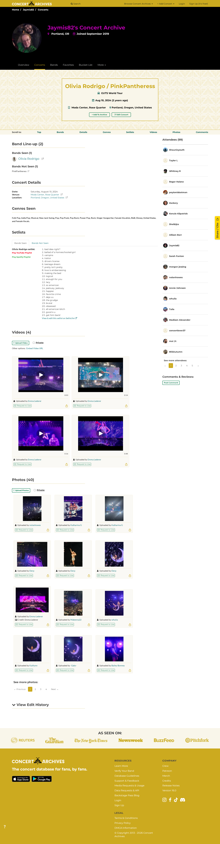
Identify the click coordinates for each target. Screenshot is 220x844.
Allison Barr (175, 235)
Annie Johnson (177, 288)
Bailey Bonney (118, 665)
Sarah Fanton (176, 256)
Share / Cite (217, 230)
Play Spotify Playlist (21, 257)
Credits (166, 780)
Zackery (173, 203)
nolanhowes (35, 525)
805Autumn (175, 351)
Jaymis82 (28, 9)
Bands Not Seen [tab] (40, 243)
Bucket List (85, 64)
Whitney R (175, 171)
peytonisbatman (178, 192)
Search (77, 3)
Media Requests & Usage (129, 785)
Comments (202, 132)
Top (39, 132)
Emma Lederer (34, 401)
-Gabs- (73, 665)
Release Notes (171, 785)
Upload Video (21, 343)
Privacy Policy (122, 823)
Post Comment (171, 383)
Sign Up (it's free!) (198, 3)
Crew (165, 766)
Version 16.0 (169, 790)
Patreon (167, 770)
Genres (107, 132)
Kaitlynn (33, 665)
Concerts (43, 9)
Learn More (121, 766)
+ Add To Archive (99, 114)
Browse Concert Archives (137, 3)
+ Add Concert (165, 3)
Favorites (68, 64)
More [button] (101, 64)
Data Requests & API (126, 790)
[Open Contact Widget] (5, 827)
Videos (153, 132)
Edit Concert (122, 114)
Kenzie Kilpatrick (178, 213)
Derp (31, 570)
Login (182, 3)
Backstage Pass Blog (126, 795)
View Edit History (32, 705)
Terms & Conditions (126, 818)
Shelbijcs (174, 224)
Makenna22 (75, 619)
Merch (166, 775)
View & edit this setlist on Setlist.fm (58, 318)
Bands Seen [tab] (20, 243)
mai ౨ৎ (172, 341)
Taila (171, 309)
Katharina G (76, 525)
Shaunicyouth (177, 150)
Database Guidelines (126, 775)
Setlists (130, 132)
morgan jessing (177, 266)
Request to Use (24, 405)
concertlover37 (177, 330)
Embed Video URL (34, 348)
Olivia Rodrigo (28, 158)
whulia (114, 619)
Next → (55, 689)
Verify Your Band (124, 770)
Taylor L (173, 160)
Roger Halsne (176, 181)
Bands (54, 64)
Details (83, 132)
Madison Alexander (179, 320)
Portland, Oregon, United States (132, 107)
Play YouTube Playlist (22, 253)
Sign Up (119, 805)
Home (15, 9)
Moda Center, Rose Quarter (89, 107)
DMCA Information (125, 827)
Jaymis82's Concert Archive (86, 27)
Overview (23, 64)
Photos (176, 132)
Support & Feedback (126, 780)
